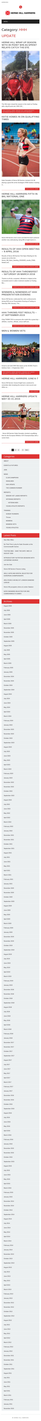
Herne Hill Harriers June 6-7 (20, 378)
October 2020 (8, 897)
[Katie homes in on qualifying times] (21, 176)
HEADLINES (10, 481)
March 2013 (7, 1289)
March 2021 (7, 875)
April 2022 (7, 817)
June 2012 (7, 1329)
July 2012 (7, 1324)
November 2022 (9, 786)
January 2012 (8, 1351)
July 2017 (7, 1064)
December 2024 (9, 676)
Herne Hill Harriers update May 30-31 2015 (19, 397)
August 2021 (8, 853)
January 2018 (8, 1038)
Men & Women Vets (13, 330)
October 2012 (8, 1311)
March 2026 (7, 623)
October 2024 (8, 685)
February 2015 (8, 1192)
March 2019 (7, 976)
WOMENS (9, 521)
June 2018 (7, 1016)
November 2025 (9, 632)
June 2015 (7, 1175)
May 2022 (7, 813)
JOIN (5, 470)
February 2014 (8, 1245)
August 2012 (8, 1320)
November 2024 (9, 681)
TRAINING (7, 510)
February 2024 (8, 720)
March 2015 (7, 1188)
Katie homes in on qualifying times (20, 118)
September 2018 (9, 1003)
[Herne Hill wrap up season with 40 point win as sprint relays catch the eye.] (21, 100)
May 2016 (7, 1126)
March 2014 (7, 1241)
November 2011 (9, 1360)
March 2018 (7, 1029)
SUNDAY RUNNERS (12, 514)
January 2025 (8, 672)
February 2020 (8, 928)
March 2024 (7, 716)
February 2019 (8, 981)
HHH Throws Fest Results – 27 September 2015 (19, 313)
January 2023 (8, 778)
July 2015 (7, 1170)
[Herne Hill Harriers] (20, 14)
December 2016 (9, 1095)
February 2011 (8, 1399)
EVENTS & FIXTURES (19, 266)
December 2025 (9, 628)
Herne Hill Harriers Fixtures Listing (14, 569)
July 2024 (7, 698)
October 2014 (8, 1210)
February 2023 (8, 773)
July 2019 (7, 958)
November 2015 (9, 1152)
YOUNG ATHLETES (12, 527)
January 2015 (8, 1197)
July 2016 (7, 1117)
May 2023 (7, 760)
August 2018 (8, 1007)
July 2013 (7, 1272)
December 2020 (9, 888)
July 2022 (7, 804)
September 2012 (9, 1316)
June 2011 (7, 1382)
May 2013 (7, 1280)
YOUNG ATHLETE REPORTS (24, 112)
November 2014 (9, 1205)
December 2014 (9, 1201)
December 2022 (9, 782)
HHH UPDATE (7, 110)
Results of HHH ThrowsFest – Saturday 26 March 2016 (20, 272)
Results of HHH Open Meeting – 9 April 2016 (21, 250)
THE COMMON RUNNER (14, 488)
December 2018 (9, 989)
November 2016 (9, 1100)
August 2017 (8, 1060)
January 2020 (8, 932)
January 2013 (8, 1298)
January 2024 (8, 725)
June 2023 (7, 756)
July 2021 (7, 857)
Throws (8, 517)
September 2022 (9, 795)
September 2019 (9, 950)
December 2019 (9, 936)
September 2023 (9, 742)
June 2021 (7, 861)
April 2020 (7, 919)
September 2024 (9, 689)
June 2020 (7, 910)
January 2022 (8, 831)
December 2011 (9, 1355)
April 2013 (7, 1285)
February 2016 (8, 1139)
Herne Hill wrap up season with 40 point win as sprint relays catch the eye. (19, 45)
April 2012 (7, 1338)
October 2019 (8, 945)
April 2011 (7, 1391)
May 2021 (7, 866)
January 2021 (8, 883)
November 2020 (9, 892)
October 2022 (8, 791)
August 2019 (8, 954)
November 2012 (9, 1307)
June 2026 (7, 614)
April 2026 (7, 619)
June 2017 (7, 1069)
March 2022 (7, 822)
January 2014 (8, 1249)
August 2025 (8, 645)
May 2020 (7, 914)
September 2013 (9, 1263)
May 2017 (7, 1073)
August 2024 (8, 694)
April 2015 (7, 1183)
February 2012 (8, 1347)
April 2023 (7, 764)
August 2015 (8, 1166)
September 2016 (9, 1108)
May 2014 (7, 1232)
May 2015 (7, 1179)
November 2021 (9, 839)
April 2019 (7, 972)
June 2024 (7, 703)
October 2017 (8, 1051)
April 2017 (7, 1078)
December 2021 (9, 835)
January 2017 (8, 1091)
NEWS (13, 110)
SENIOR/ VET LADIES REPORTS (25, 110)
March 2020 (7, 923)
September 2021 (9, 848)
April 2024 (7, 712)
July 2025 (7, 650)
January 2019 (8, 985)
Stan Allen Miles (9, 540)
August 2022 (8, 800)
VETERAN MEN (13, 373)
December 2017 (9, 1042)
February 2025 (8, 667)
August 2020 (8, 906)
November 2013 (9, 1254)
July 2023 (7, 751)
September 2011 (9, 1369)
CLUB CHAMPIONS (12, 477)
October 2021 (8, 844)
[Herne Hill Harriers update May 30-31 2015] (21, 429)
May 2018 (7, 1020)
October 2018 (8, 998)
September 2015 (9, 1161)
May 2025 (7, 654)
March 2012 (7, 1342)
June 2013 (7, 1276)
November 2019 (9, 941)
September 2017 (9, 1055)
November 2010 (9, 1408)
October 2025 (8, 637)
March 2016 (7, 1135)
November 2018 (9, 994)
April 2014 (7, 1236)
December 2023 (9, 729)
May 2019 (7, 967)
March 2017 (7, 1082)
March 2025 (7, 663)
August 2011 (8, 1373)
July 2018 (7, 1011)
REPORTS (18, 372)
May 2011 (7, 1386)
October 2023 (8, 738)
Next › (26, 450)
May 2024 (7, 707)
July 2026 (7, 610)
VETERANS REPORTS (9, 112)
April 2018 (7, 1025)
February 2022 (8, 826)
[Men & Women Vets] (21, 361)
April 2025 (7, 659)
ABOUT (6, 461)
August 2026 (8, 606)
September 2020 (9, 901)
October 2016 (8, 1104)
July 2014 (7, 1223)
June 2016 (7, 1122)
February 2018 (8, 1033)
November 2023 (9, 734)
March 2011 (7, 1395)
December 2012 (9, 1302)
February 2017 (8, 1086)
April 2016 (7, 1130)
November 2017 (9, 1047)
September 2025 (9, 641)
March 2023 (7, 769)
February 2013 (8, 1294)
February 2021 (8, 879)
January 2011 (8, 1404)
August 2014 (8, 1219)
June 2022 (7, 809)
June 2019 (7, 963)
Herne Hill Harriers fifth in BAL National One (20, 195)
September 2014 (9, 1214)
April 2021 (7, 870)
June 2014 (7, 1227)
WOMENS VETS (11, 524)
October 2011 (8, 1364)
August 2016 (8, 1113)
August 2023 (8, 747)
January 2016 (8, 1144)
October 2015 (8, 1157)
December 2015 (9, 1148)
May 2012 (7, 1333)
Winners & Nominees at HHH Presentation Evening (19, 293)
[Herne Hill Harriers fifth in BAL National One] (21, 233)
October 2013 (8, 1258)
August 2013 (8, 1267)
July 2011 (7, 1377)
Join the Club (8, 564)
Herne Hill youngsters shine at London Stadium (18, 587)
